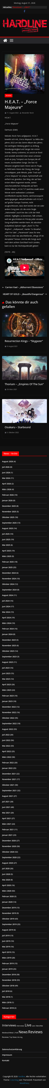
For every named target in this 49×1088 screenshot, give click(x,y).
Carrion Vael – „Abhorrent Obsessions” (24, 287)
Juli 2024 (6, 601)
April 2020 (6, 885)
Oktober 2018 (8, 985)
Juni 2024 (6, 606)
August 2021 (7, 796)
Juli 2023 (6, 668)
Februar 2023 (8, 695)
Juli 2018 (6, 991)
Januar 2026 (7, 500)
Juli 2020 (6, 868)
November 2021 (9, 779)
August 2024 (7, 595)
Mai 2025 (6, 545)
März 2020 (6, 891)
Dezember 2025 (9, 506)
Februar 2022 (8, 762)
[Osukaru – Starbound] (24, 401)
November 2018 (9, 980)
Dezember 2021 (9, 773)
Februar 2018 (8, 1008)
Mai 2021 (6, 812)
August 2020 (7, 863)
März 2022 (6, 757)
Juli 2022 (6, 734)
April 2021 (6, 818)
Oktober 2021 (8, 785)
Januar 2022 (7, 768)
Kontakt (5, 1060)
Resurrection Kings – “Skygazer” (24, 341)
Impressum (7, 1055)
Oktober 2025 (8, 517)
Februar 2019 (8, 963)
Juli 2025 (6, 534)
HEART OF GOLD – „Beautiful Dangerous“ (23, 294)
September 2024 (9, 589)
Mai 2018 (6, 997)
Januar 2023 (7, 701)
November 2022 (9, 712)
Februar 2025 (8, 562)
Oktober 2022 (8, 718)
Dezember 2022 (9, 707)
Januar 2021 (7, 835)
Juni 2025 (6, 539)
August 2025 (7, 528)
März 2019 (6, 957)
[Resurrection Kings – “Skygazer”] (24, 314)
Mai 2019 (6, 946)
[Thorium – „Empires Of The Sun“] (24, 357)
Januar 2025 (7, 567)
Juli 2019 (6, 935)
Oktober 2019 (8, 918)
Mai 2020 (6, 879)
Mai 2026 (6, 478)
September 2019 (9, 924)
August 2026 (7, 461)
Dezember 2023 (9, 640)
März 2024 (6, 623)
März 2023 (6, 690)
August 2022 (7, 729)
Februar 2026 (8, 495)
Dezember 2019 (9, 907)
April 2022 (6, 751)
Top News (13, 1037)
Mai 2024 (6, 612)
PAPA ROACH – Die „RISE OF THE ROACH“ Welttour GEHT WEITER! (26, 8)
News (23, 1031)
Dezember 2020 (9, 840)
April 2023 (6, 684)
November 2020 (9, 846)
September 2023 (9, 656)
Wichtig (19, 1037)
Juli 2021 (6, 801)
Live (28, 1025)
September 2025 (9, 523)
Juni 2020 (6, 874)
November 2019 (9, 913)
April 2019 (6, 952)
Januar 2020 (7, 902)
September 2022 (9, 723)
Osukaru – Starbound (18, 427)
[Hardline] (5, 40)
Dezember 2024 (9, 573)
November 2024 (9, 578)
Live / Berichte (37, 1026)
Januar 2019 (7, 969)
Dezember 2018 (9, 974)
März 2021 (6, 824)
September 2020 (9, 857)
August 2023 (7, 662)
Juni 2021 (6, 807)
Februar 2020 (8, 896)
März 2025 (6, 556)
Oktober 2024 (8, 584)
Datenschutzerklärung (12, 1049)
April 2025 (6, 550)
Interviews (9, 1025)
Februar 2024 (8, 628)
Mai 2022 (6, 746)
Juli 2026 (6, 467)
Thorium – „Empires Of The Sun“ (24, 384)
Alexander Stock (28, 113)
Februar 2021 (8, 829)
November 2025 (9, 511)
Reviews (8, 96)
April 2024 (6, 617)
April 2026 (6, 483)
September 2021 (9, 790)
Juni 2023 (6, 673)
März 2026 (6, 489)
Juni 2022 (6, 740)
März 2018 (6, 1002)
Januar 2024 (7, 634)
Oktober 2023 (8, 651)
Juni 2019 (6, 941)
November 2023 (9, 645)
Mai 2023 (6, 679)
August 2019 (7, 930)
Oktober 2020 (8, 852)
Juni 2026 (6, 472)
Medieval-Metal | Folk (10, 1033)
